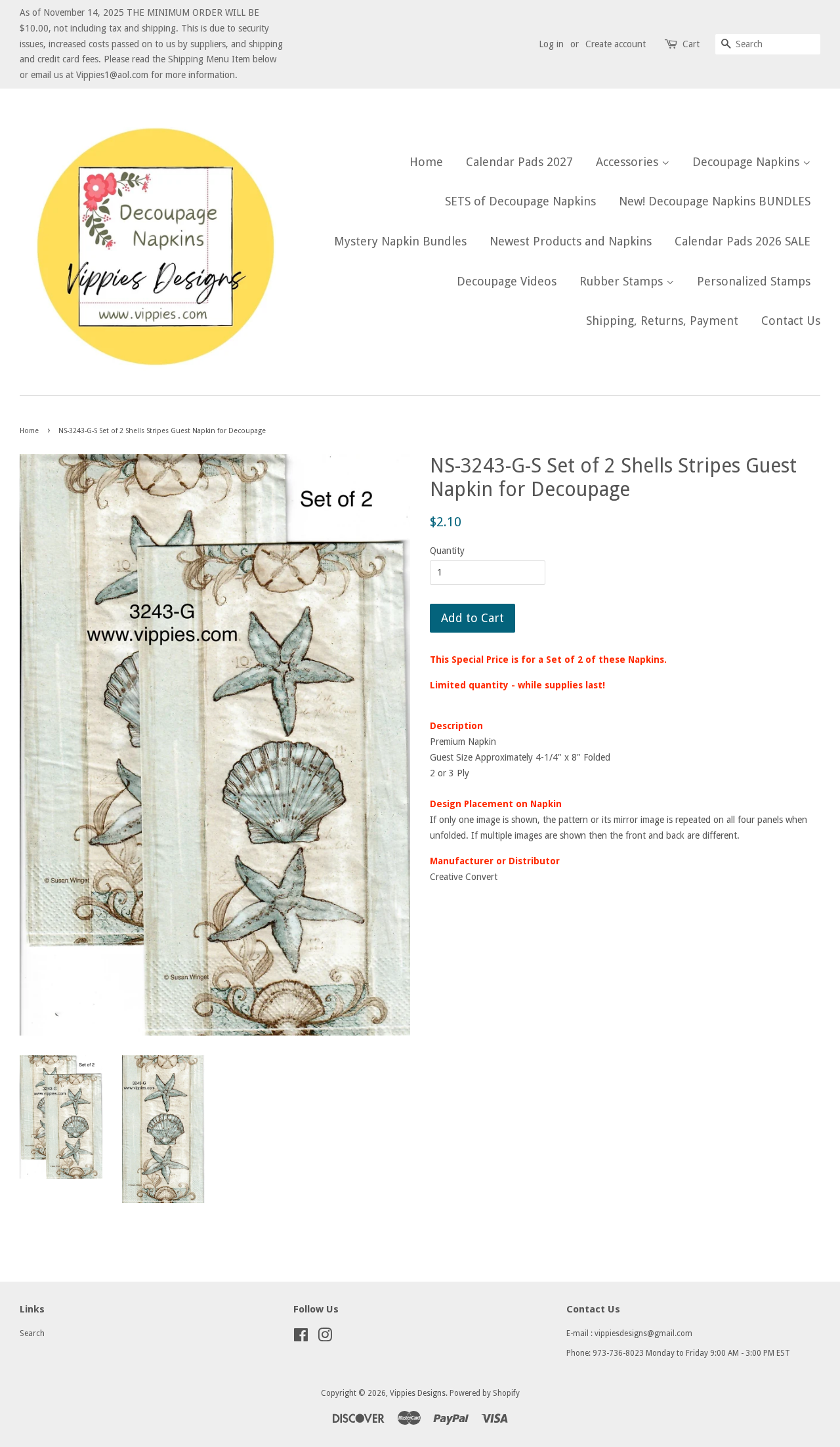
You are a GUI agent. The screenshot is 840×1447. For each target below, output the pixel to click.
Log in (551, 44)
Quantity (447, 550)
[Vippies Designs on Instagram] (325, 1338)
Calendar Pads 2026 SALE (742, 241)
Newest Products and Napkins (571, 241)
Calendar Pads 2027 (519, 162)
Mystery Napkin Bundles (400, 241)
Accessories (629, 162)
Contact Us (790, 320)
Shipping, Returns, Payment (662, 320)
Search (32, 1333)
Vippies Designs (418, 1393)
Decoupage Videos (506, 281)
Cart (691, 44)
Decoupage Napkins (747, 162)
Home (426, 162)
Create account (615, 44)
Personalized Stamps (753, 281)
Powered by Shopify (485, 1393)
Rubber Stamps (622, 281)
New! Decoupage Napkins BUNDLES (714, 201)
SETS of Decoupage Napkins (520, 201)
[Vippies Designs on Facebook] (300, 1338)
